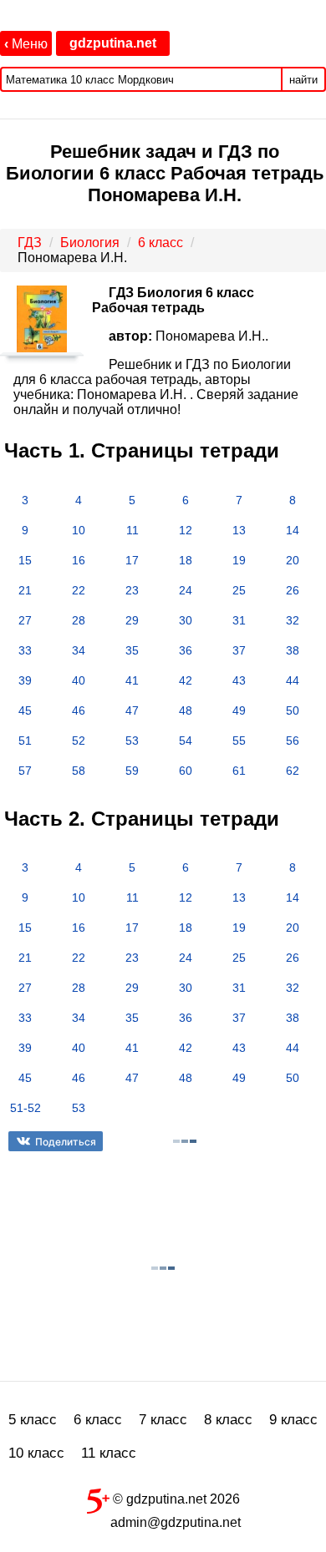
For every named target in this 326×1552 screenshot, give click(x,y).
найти (303, 79)
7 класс (163, 1420)
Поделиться (65, 1141)
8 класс (228, 1420)
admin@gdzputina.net (175, 1522)
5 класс (32, 1420)
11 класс (108, 1453)
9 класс (293, 1420)
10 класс (36, 1453)
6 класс (98, 1420)
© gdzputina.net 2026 (175, 1499)
